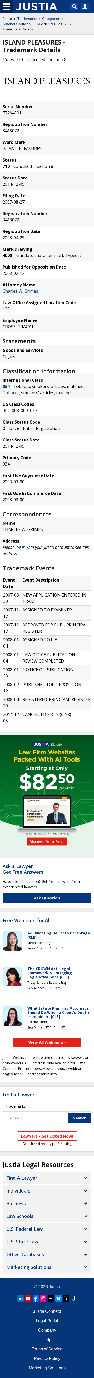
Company (47, 1330)
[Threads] (51, 1298)
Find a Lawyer (18, 1094)
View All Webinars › (47, 1042)
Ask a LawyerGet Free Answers (23, 869)
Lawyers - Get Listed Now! (47, 1136)
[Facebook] (36, 1298)
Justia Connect (47, 1311)
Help (47, 1339)
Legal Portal (47, 1321)
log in (20, 547)
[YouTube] (28, 1298)
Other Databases (25, 1254)
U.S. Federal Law (24, 1229)
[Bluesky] (58, 1298)
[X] (66, 1298)
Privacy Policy (47, 1358)
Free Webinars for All (27, 920)
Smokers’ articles (17, 24)
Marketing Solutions (28, 1267)
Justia (7, 19)
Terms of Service (47, 1349)
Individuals (18, 1191)
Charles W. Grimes (20, 291)
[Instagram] (43, 1298)
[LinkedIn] (20, 1298)
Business (16, 1203)
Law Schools (19, 1216)
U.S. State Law (22, 1241)
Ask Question (47, 897)
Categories (51, 19)
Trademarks (27, 19)
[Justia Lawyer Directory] (73, 1298)
